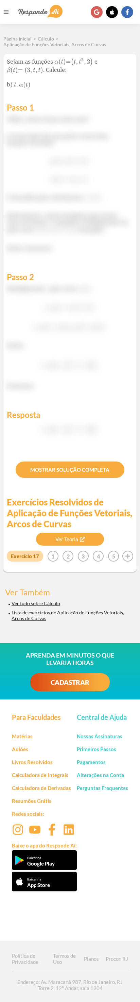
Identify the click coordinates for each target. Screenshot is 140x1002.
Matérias (22, 736)
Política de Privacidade (25, 959)
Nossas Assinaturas (99, 736)
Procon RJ (117, 959)
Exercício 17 (25, 556)
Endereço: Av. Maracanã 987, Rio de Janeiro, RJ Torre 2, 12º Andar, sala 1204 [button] (70, 985)
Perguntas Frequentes (102, 788)
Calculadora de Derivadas (41, 788)
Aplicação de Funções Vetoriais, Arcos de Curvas (54, 44)
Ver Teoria (66, 539)
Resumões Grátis (31, 801)
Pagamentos (91, 762)
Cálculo (46, 39)
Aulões (20, 749)
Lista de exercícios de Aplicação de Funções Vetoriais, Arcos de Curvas (68, 615)
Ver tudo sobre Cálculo (36, 603)
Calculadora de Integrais (40, 775)
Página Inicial (17, 39)
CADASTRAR (70, 682)
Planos (91, 959)
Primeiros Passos (96, 749)
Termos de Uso (64, 959)
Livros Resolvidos (32, 762)
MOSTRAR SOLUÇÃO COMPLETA (69, 470)
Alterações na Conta (100, 775)
